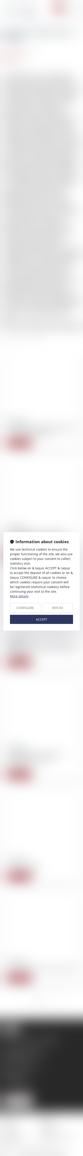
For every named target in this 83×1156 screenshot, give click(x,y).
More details (19, 596)
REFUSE (57, 608)
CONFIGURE (25, 608)
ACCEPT (41, 619)
